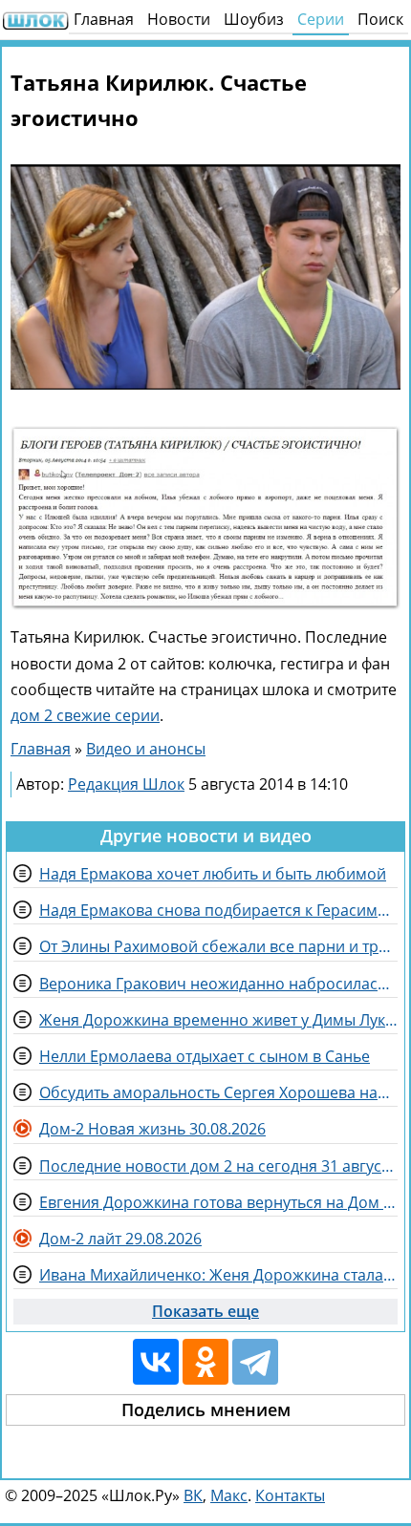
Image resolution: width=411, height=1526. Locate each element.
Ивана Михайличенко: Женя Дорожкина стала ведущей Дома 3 (218, 1274)
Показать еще (205, 1311)
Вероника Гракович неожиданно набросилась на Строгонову (218, 983)
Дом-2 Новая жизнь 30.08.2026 (152, 1128)
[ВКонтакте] (156, 1362)
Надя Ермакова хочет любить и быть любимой (212, 873)
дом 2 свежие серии (85, 715)
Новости (178, 19)
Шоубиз (254, 19)
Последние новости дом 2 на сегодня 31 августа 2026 (218, 1165)
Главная (104, 19)
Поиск (380, 19)
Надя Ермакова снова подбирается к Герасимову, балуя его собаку (218, 910)
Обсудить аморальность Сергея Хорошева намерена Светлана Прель (218, 1092)
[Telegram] (255, 1362)
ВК (193, 1495)
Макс (229, 1495)
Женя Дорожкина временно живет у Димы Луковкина (218, 1019)
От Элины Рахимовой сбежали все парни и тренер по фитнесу (218, 946)
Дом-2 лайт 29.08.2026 (120, 1238)
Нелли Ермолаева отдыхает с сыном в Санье (204, 1056)
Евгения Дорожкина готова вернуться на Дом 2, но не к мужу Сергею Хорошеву (218, 1202)
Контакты (290, 1495)
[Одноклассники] (205, 1362)
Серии (320, 19)
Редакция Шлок (126, 784)
